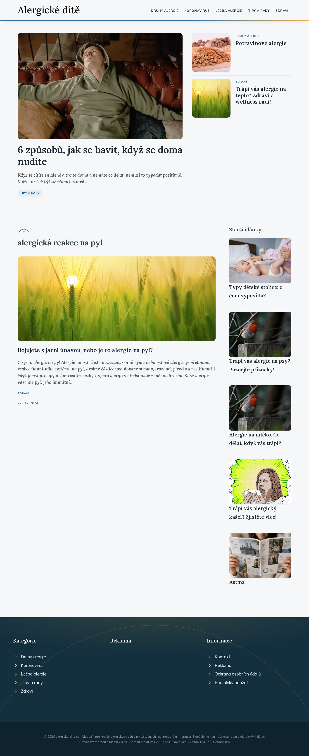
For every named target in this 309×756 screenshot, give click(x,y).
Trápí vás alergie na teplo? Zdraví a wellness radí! (260, 95)
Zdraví (282, 10)
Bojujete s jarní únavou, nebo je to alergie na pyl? (85, 350)
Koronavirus (197, 10)
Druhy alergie (164, 10)
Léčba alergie (229, 10)
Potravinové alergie (261, 43)
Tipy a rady (259, 10)
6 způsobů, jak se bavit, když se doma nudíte (100, 155)
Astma (237, 582)
